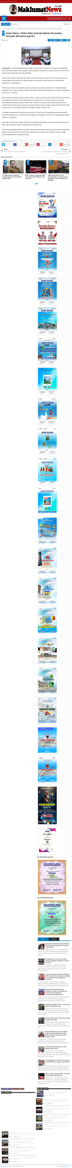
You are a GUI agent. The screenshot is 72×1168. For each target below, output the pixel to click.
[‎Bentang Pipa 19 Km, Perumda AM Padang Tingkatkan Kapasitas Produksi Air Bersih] (41, 962)
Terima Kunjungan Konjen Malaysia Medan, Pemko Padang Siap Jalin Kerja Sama (21, 1142)
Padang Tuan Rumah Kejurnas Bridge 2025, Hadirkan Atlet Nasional (21, 1150)
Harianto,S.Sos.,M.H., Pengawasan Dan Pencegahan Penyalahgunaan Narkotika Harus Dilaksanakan (56, 1126)
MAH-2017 (68, 1166)
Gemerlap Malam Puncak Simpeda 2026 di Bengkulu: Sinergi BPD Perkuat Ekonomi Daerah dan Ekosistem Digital (56, 1109)
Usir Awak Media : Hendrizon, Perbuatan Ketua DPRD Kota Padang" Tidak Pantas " (57, 1061)
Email (64, 40)
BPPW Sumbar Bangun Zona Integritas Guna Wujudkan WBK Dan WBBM (56, 1092)
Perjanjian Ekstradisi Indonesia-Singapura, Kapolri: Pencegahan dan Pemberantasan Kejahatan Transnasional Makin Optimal (56, 992)
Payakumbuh (11, 141)
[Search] (69, 18)
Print (57, 40)
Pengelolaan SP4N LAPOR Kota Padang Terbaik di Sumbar (21, 1159)
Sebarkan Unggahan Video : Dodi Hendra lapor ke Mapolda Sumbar (57, 1005)
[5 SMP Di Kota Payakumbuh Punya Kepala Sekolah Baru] (41, 1049)
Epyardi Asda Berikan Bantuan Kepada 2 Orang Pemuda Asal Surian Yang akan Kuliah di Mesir (57, 945)
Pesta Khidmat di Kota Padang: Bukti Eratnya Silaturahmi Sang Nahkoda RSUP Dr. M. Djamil (55, 1101)
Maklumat (4, 1166)
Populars (43, 939)
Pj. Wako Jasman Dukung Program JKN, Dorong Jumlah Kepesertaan (12, 176)
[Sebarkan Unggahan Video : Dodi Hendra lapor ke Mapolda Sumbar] (41, 1007)
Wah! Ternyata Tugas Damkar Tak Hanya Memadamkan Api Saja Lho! (35, 176)
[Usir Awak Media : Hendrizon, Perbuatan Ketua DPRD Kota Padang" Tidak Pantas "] (41, 1063)
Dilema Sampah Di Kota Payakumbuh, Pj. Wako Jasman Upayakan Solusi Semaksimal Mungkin (58, 177)
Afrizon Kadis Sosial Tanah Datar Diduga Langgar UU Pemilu (57, 1019)
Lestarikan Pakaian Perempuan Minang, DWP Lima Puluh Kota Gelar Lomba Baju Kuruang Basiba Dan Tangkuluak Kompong (57, 976)
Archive (54, 939)
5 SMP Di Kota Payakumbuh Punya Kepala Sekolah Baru (55, 1047)
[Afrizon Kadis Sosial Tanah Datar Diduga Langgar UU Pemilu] (41, 1021)
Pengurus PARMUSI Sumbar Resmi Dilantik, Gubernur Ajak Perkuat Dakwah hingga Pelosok (22, 1134)
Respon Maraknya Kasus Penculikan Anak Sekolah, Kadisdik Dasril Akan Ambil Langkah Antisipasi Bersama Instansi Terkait (56, 1034)
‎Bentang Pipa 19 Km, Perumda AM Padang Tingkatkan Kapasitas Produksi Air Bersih (57, 960)
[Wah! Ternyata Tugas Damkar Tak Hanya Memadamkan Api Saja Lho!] (41, 1076)
